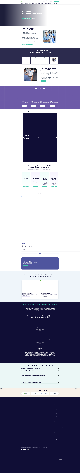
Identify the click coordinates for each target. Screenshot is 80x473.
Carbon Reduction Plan (56, 425)
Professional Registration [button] (48, 3)
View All (40, 253)
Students (54, 3)
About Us (22, 3)
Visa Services (54, 428)
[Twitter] (23, 449)
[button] (56, 1)
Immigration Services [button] (37, 3)
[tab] (40, 368)
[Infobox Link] (42, 1)
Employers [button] (25, 3)
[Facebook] (21, 449)
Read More (24, 249)
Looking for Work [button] (31, 3)
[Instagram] (25, 449)
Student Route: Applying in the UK (28, 246)
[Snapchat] (28, 449)
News (56, 3)
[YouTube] (27, 449)
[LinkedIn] (24, 449)
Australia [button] (42, 3)
